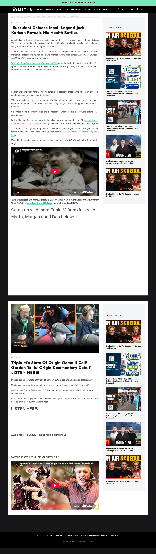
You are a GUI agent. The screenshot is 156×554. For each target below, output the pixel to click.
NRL (12, 358)
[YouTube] (132, 9)
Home (40, 9)
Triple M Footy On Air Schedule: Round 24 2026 (122, 195)
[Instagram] (127, 9)
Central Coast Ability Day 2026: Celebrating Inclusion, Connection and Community (122, 93)
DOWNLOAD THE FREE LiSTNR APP (78, 2)
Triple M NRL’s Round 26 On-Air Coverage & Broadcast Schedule (119, 162)
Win (105, 9)
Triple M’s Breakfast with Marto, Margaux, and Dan (34, 63)
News (97, 9)
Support (104, 536)
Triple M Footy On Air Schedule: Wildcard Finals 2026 (123, 60)
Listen (49, 9)
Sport (59, 9)
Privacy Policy (72, 536)
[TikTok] (137, 9)
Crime (88, 9)
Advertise (115, 536)
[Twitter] (122, 9)
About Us (40, 536)
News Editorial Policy (90, 536)
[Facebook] (118, 9)
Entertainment (74, 9)
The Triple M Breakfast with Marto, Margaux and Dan (33, 23)
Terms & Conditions (55, 536)
